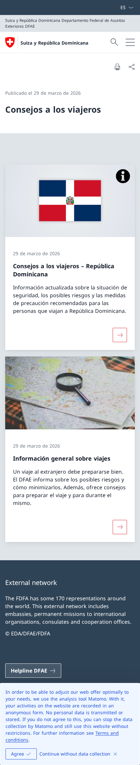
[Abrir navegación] (130, 42)
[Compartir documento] (131, 67)
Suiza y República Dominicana (54, 43)
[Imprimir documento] (117, 67)
